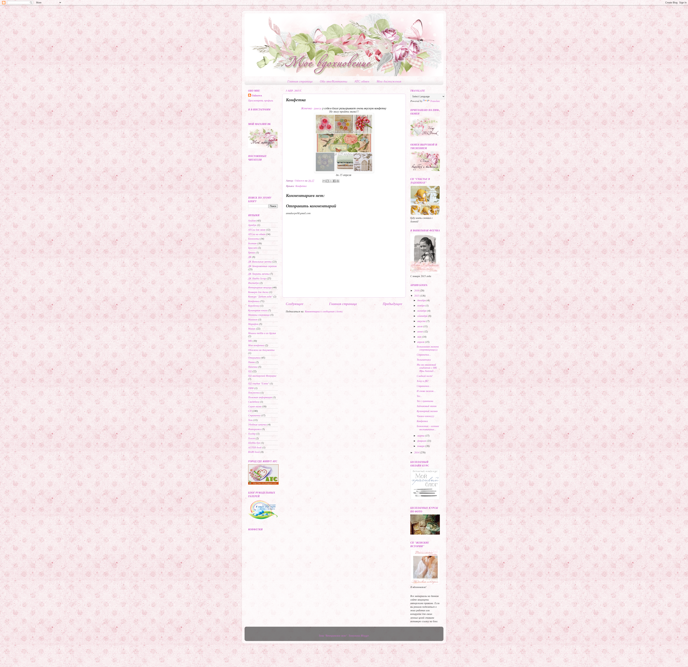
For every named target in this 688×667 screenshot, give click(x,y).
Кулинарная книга (257, 310)
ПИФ (251, 388)
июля (420, 326)
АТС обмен (362, 81)
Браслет (252, 247)
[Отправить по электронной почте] (324, 181)
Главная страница (299, 81)
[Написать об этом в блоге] (327, 181)
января (421, 446)
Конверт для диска (258, 292)
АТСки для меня (256, 229)
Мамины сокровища (259, 314)
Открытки (254, 357)
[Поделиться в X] (331, 181)
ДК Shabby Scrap (257, 278)
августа (421, 321)
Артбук (252, 225)
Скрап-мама (254, 406)
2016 (417, 290)
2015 (417, 295)
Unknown (257, 95)
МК (250, 340)
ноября (421, 305)
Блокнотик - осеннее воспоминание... (428, 427)
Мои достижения (389, 81)
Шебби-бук (254, 442)
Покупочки (254, 392)
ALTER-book (255, 447)
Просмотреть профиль (260, 100)
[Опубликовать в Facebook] (334, 181)
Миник (251, 328)
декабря (422, 300)
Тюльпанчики (424, 359)
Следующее (294, 303)
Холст (251, 438)
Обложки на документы (261, 350)
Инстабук (253, 283)
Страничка (254, 415)
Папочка (252, 366)
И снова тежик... (426, 391)
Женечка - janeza (311, 108)
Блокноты (253, 238)
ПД (250, 371)
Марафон (253, 324)
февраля (422, 440)
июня (420, 331)
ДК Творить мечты (258, 273)
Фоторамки (254, 429)
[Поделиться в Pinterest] (338, 181)
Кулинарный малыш (427, 411)
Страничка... (424, 354)
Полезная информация (260, 397)
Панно (251, 362)
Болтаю (252, 243)
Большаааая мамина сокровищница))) (428, 348)
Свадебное (253, 401)
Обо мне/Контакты (333, 81)
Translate (435, 101)
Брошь (251, 252)
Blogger (365, 635)
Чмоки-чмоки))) (425, 416)
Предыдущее (392, 303)
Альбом (252, 220)
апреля (421, 342)
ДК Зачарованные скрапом (262, 266)
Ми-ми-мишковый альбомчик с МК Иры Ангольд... (427, 368)
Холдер (252, 433)
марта (421, 435)
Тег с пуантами (425, 401)
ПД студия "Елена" (258, 383)
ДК (249, 257)
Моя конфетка (256, 345)
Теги (250, 420)
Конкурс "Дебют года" (260, 296)
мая (419, 336)
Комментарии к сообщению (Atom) (324, 311)
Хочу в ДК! (423, 381)
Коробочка (254, 305)
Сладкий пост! (425, 376)
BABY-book (254, 452)
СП (250, 411)
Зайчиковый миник (427, 406)
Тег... (419, 396)
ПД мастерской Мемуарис (262, 375)
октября (422, 310)
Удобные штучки (257, 424)
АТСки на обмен (256, 234)
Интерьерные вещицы (260, 287)
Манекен (252, 319)
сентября (422, 316)
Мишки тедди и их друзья (262, 333)
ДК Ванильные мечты (260, 261)
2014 (417, 452)
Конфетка (301, 186)
